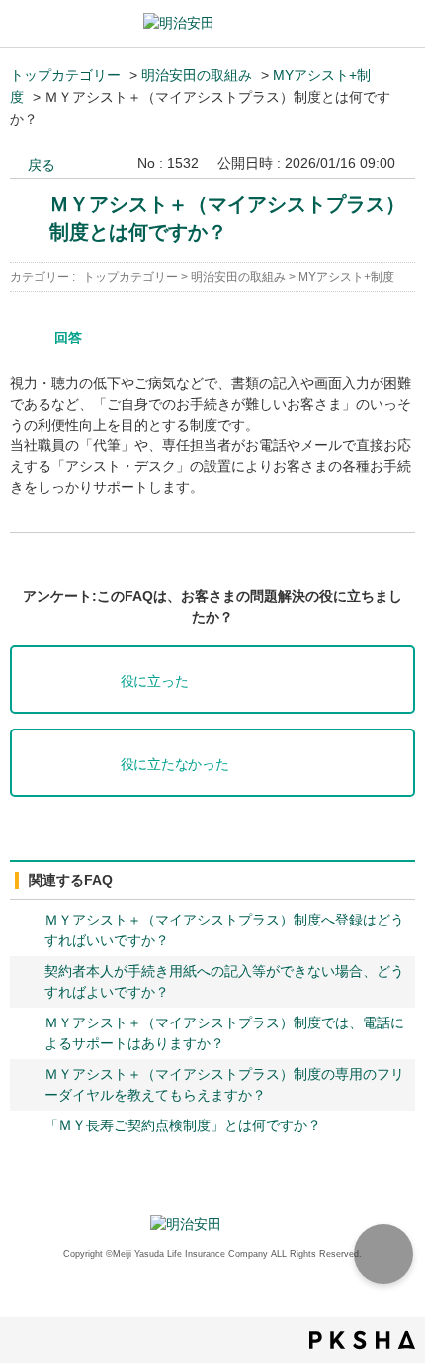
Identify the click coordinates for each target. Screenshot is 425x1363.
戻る (41, 165)
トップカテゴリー (65, 75)
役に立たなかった (175, 764)
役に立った (155, 681)
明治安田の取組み (196, 75)
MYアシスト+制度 (346, 277)
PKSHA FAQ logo (362, 1340)
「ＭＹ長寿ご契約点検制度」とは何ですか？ (182, 1125)
